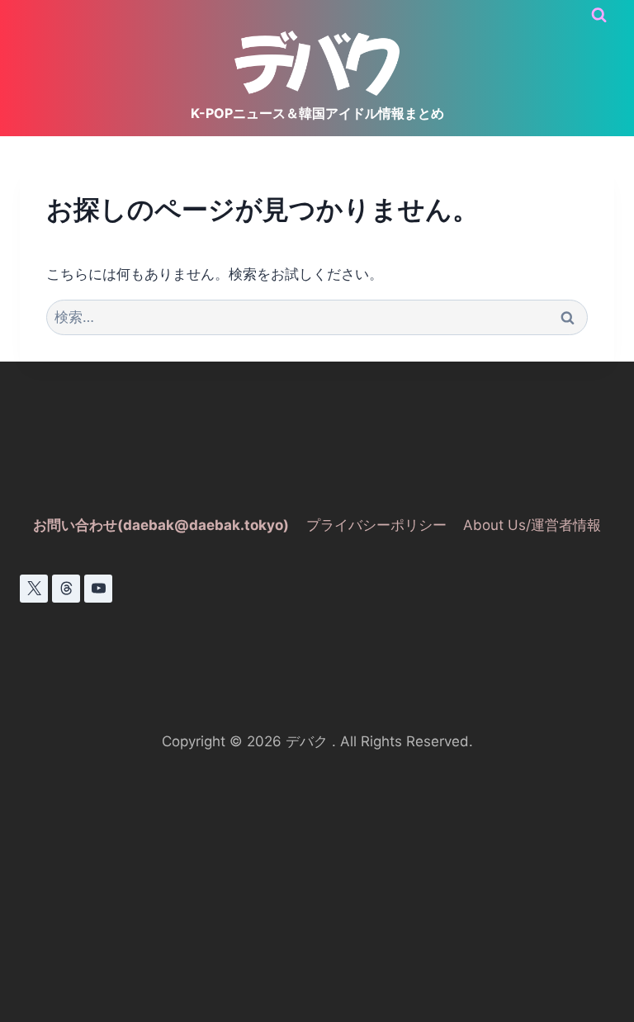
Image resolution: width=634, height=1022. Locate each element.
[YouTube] (98, 589)
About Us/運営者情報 (532, 525)
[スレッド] (66, 589)
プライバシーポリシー (376, 525)
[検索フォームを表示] (599, 15)
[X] (34, 589)
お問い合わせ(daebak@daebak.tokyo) (161, 525)
